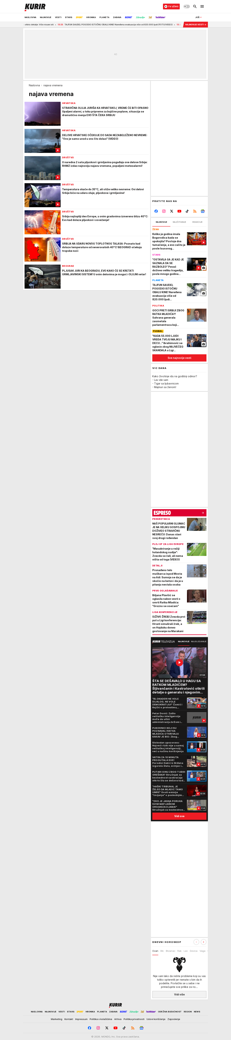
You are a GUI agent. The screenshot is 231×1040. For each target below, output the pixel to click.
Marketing (56, 1019)
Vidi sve (179, 816)
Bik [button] (162, 950)
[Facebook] (156, 211)
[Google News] (202, 211)
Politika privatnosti (134, 1019)
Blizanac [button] (170, 950)
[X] (172, 211)
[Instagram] (164, 211)
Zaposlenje (173, 1019)
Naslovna (34, 85)
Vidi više (179, 994)
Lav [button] (186, 950)
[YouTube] (179, 211)
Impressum (81, 1019)
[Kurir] (35, 6)
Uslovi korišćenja (156, 1019)
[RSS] (195, 211)
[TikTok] (187, 211)
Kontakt (68, 1019)
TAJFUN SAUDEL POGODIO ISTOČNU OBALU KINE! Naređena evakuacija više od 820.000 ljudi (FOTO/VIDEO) (97, 24)
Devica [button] (193, 950)
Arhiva (117, 1019)
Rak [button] (179, 950)
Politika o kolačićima (101, 1019)
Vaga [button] (202, 950)
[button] (203, 942)
